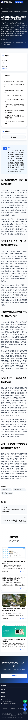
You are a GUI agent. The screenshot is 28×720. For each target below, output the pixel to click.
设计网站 (9, 356)
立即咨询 (14, 676)
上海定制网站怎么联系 (19, 489)
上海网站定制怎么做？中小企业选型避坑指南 (14, 122)
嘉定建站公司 (21, 708)
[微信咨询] (25, 701)
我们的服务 (3, 685)
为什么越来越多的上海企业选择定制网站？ (14, 81)
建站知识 (7, 8)
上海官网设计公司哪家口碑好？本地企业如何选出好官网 (14, 116)
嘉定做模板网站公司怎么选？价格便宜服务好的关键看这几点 (14, 111)
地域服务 (3, 693)
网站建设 (11, 476)
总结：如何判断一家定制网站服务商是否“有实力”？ (14, 100)
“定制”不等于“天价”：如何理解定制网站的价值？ (14, 85)
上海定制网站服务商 (7, 493)
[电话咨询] (25, 705)
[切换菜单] (25, 2)
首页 (2, 8)
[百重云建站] (7, 2)
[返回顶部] (25, 713)
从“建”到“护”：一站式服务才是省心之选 (13, 96)
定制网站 (16, 212)
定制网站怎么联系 (6, 489)
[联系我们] (25, 709)
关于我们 (3, 689)
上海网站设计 (13, 708)
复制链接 (15, 137)
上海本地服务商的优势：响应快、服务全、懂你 (14, 91)
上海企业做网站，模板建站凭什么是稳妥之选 (14, 105)
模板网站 (9, 195)
